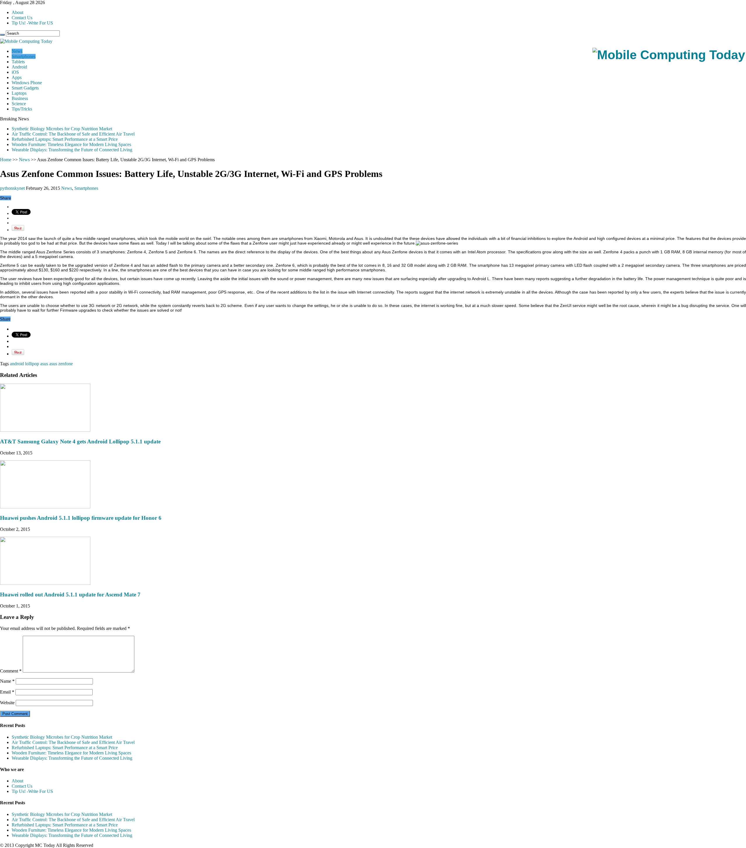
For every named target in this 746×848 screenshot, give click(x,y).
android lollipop (24, 363)
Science (19, 103)
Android (19, 66)
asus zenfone (61, 363)
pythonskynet (13, 188)
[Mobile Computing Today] (668, 55)
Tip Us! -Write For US (32, 22)
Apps (17, 77)
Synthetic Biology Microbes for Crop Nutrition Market (62, 128)
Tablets (18, 61)
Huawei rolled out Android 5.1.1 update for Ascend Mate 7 (70, 594)
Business (20, 98)
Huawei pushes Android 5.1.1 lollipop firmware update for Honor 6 (80, 518)
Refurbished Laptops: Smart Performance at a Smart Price (65, 139)
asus (44, 363)
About (17, 12)
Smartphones (24, 56)
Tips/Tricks (22, 108)
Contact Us (22, 17)
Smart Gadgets (25, 87)
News (17, 51)
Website (7, 702)
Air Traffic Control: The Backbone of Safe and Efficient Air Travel (73, 133)
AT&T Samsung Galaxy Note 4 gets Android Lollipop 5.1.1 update (80, 441)
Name (7, 681)
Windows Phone (27, 82)
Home (5, 159)
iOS (15, 72)
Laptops (19, 93)
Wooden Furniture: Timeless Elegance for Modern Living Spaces (71, 144)
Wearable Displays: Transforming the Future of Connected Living (72, 149)
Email (7, 691)
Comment (11, 670)
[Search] (2, 35)
